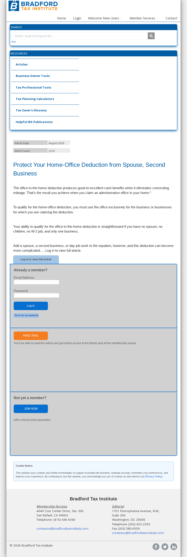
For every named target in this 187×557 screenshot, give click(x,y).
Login (77, 18)
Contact (171, 18)
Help (13, 41)
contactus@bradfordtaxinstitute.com (62, 528)
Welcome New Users (103, 18)
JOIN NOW (31, 408)
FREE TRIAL (31, 335)
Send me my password (26, 315)
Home (61, 18)
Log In (31, 305)
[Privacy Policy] (153, 476)
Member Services (142, 18)
